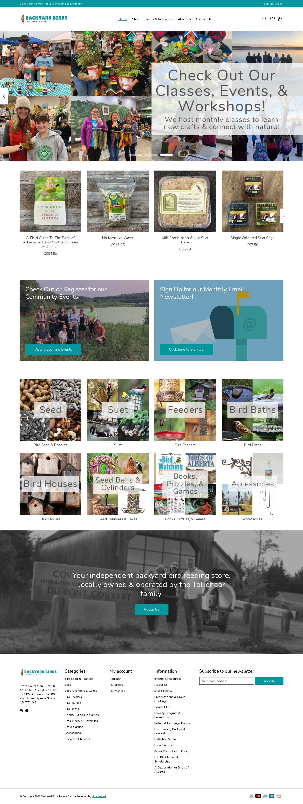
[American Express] (271, 796)
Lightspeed (99, 796)
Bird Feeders (185, 444)
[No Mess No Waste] (118, 201)
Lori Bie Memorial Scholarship (166, 759)
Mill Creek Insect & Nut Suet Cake (185, 239)
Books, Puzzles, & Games (185, 519)
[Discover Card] (278, 796)
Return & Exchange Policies (172, 723)
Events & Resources (158, 19)
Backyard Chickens (77, 739)
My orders (116, 685)
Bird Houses (50, 519)
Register (115, 679)
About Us (184, 19)
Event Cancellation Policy (171, 751)
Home (122, 19)
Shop (136, 19)
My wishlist (117, 691)
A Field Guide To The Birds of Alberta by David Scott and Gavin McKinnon (50, 242)
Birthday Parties (165, 739)
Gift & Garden (74, 727)
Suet (118, 444)
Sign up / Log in (273, 3)
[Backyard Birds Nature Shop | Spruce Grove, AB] (45, 19)
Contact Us (203, 19)
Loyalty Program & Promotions (167, 715)
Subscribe (269, 681)
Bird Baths (252, 444)
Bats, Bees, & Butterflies (81, 721)
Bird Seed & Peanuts (50, 444)
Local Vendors (164, 745)
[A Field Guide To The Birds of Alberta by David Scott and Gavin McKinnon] (50, 201)
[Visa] (265, 796)
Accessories (252, 519)
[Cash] (251, 796)
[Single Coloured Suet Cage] (252, 201)
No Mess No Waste (118, 237)
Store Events (163, 691)
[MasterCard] (258, 796)
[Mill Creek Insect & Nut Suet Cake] (185, 201)
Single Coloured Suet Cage (252, 237)
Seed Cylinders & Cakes (118, 519)
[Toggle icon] (265, 19)
